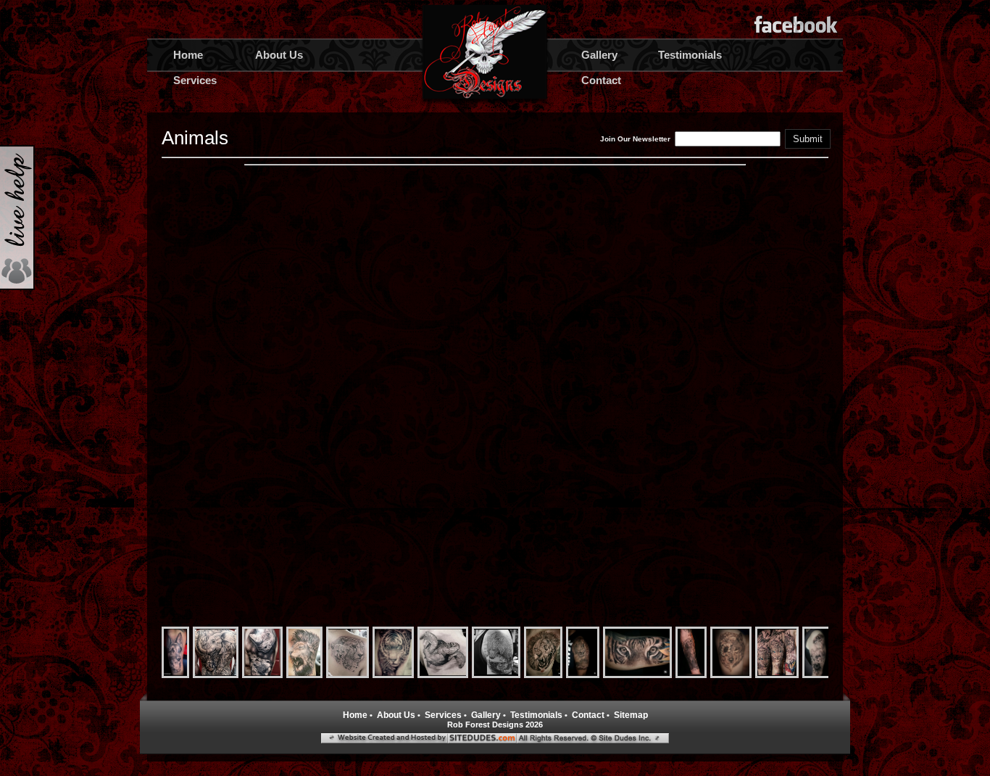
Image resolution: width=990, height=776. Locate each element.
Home (188, 55)
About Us (279, 55)
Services (195, 80)
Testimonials (690, 55)
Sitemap (631, 715)
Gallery (599, 55)
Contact (601, 80)
